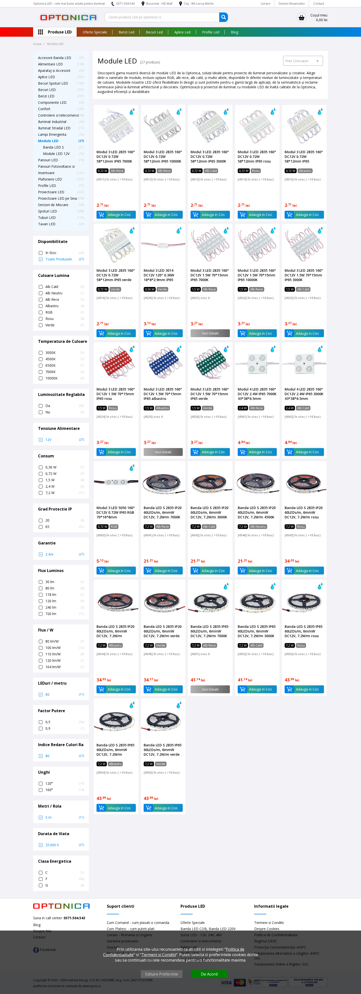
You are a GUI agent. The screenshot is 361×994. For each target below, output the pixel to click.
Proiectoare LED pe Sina (57, 198)
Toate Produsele (64, 259)
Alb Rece (64, 299)
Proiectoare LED (51, 192)
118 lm (64, 594)
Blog (234, 32)
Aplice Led (182, 32)
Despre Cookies (266, 928)
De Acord (209, 974)
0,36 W (64, 467)
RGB (64, 312)
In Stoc (64, 252)
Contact (318, 3)
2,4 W (64, 486)
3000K (64, 352)
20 (64, 520)
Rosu (64, 318)
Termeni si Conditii (269, 922)
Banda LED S (53, 147)
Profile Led (210, 32)
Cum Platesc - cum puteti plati (130, 928)
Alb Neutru (64, 293)
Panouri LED (48, 160)
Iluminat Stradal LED (54, 128)
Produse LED (60, 32)
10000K (64, 378)
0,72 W (64, 473)
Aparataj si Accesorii (54, 70)
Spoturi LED (47, 211)
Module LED (48, 140)
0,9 (64, 728)
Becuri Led (154, 32)
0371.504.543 (125, 3)
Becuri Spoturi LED (53, 83)
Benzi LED (46, 96)
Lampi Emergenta (52, 134)
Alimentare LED (50, 64)
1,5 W (64, 480)
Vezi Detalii (210, 333)
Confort (44, 108)
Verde (64, 325)
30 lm (64, 581)
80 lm (64, 588)
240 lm (64, 607)
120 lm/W (64, 660)
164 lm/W (64, 666)
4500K (64, 359)
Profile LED (47, 185)
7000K (64, 371)
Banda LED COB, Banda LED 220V (208, 928)
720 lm (64, 613)
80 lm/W (64, 641)
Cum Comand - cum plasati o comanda (138, 922)
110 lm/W (64, 654)
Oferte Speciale (95, 32)
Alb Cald (64, 286)
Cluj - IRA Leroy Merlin (199, 3)
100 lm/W (64, 647)
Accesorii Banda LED (54, 57)
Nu (64, 412)
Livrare (265, 3)
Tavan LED (47, 224)
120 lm (64, 601)
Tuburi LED (47, 217)
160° (64, 789)
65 (64, 526)
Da (64, 405)
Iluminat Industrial (52, 121)
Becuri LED (47, 89)
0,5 (64, 722)
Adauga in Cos (119, 214)
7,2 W (64, 492)
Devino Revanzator (292, 3)
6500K (64, 365)
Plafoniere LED (50, 179)
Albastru (64, 305)
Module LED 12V (56, 153)
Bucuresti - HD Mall (159, 3)
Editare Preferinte (161, 974)
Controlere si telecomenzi (58, 115)
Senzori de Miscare (53, 204)
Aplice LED (46, 77)
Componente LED (52, 102)
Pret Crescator (302, 61)
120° (64, 783)
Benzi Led (126, 32)
